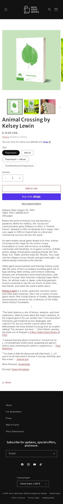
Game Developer (20, 369)
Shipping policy (48, 498)
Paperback (11, 153)
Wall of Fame (12, 425)
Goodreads (24, 364)
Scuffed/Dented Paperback (21, 166)
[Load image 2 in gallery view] (31, 106)
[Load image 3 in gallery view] (48, 106)
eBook (27, 153)
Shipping (5, 137)
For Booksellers (14, 411)
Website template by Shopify (35, 493)
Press (9, 418)
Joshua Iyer (23, 359)
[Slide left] (3, 107)
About (9, 405)
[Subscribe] (54, 453)
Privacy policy (33, 498)
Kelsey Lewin (9, 291)
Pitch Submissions (15, 431)
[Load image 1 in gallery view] (14, 106)
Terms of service (18, 498)
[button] (6, 9)
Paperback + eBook (15, 159)
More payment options (31, 204)
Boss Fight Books (16, 493)
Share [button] (8, 382)
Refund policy (55, 493)
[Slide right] (60, 107)
